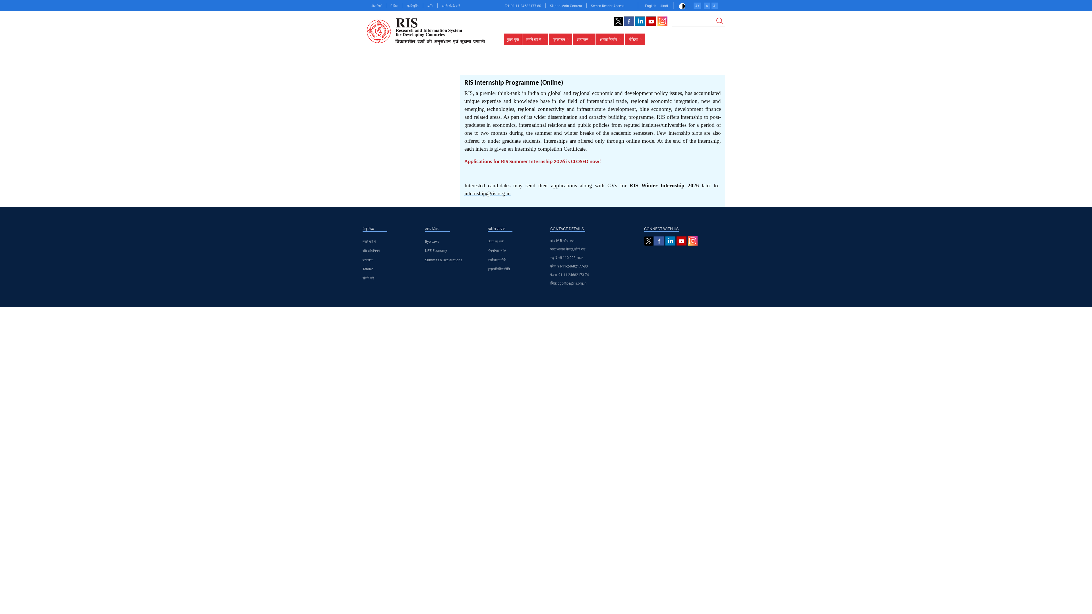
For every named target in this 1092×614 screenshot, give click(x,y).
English (650, 5)
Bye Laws (432, 241)
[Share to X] (689, 66)
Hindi (664, 5)
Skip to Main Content (566, 5)
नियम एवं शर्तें (495, 241)
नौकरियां (376, 5)
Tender (368, 269)
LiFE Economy (436, 250)
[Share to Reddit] (705, 66)
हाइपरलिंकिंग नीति (499, 269)
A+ (697, 5)
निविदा (394, 5)
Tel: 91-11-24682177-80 (523, 5)
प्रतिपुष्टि (413, 5)
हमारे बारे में (369, 241)
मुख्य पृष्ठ (513, 39)
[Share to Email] (713, 66)
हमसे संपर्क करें (451, 5)
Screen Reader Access (607, 5)
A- (714, 5)
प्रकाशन (368, 260)
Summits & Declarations (443, 260)
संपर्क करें (368, 278)
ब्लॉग (430, 5)
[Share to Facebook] (681, 66)
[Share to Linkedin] (697, 66)
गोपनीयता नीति (497, 250)
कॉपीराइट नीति (497, 260)
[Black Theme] (682, 5)
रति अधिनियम (371, 250)
